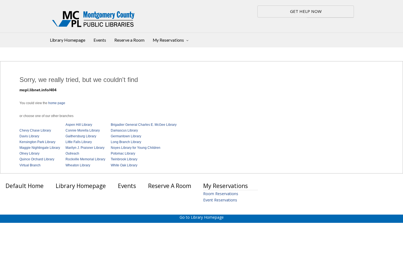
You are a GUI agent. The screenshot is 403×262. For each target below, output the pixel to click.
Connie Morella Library (83, 130)
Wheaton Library (78, 165)
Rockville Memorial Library (85, 159)
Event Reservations (220, 200)
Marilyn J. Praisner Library (85, 148)
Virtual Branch (30, 165)
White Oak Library (124, 165)
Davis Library (29, 136)
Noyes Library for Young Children (135, 148)
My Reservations (169, 40)
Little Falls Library (79, 142)
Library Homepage (67, 40)
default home (24, 186)
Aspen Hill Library (79, 125)
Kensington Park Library (37, 142)
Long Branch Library (126, 142)
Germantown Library (126, 136)
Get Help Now (306, 11)
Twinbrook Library (124, 159)
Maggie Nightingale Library (39, 148)
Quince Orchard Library (36, 159)
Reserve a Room (129, 40)
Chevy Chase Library (35, 130)
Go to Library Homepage (202, 217)
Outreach (72, 153)
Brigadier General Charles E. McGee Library (144, 125)
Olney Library (29, 153)
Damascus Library (124, 130)
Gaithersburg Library (81, 136)
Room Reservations (220, 193)
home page (56, 103)
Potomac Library (123, 153)
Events (99, 40)
